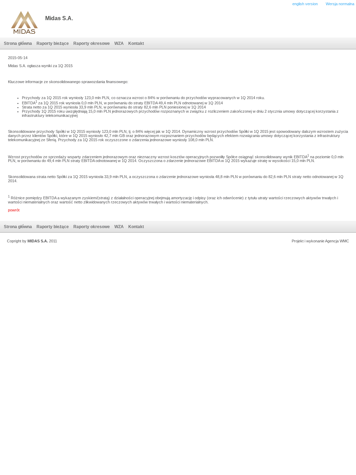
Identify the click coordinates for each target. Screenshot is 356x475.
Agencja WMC (337, 241)
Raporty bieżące (53, 43)
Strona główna (18, 43)
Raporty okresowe (91, 43)
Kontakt (136, 43)
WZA (119, 43)
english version (305, 4)
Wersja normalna (340, 4)
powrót (13, 210)
